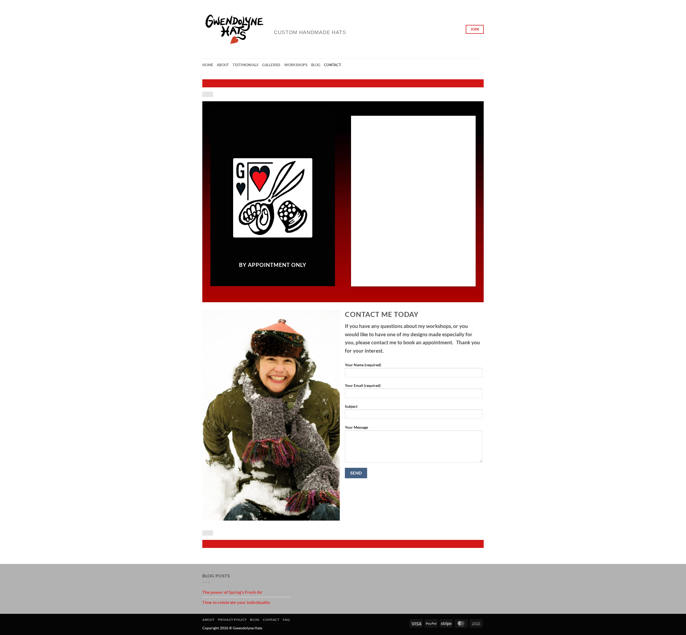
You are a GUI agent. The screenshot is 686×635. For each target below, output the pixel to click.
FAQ (286, 620)
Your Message (356, 427)
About (223, 65)
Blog (315, 65)
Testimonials (245, 65)
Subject (351, 406)
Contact (332, 65)
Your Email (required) (363, 385)
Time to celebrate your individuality (236, 602)
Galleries (271, 65)
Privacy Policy (232, 620)
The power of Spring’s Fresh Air (232, 592)
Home (207, 65)
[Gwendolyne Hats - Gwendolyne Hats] (234, 29)
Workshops (295, 65)
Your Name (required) (363, 365)
